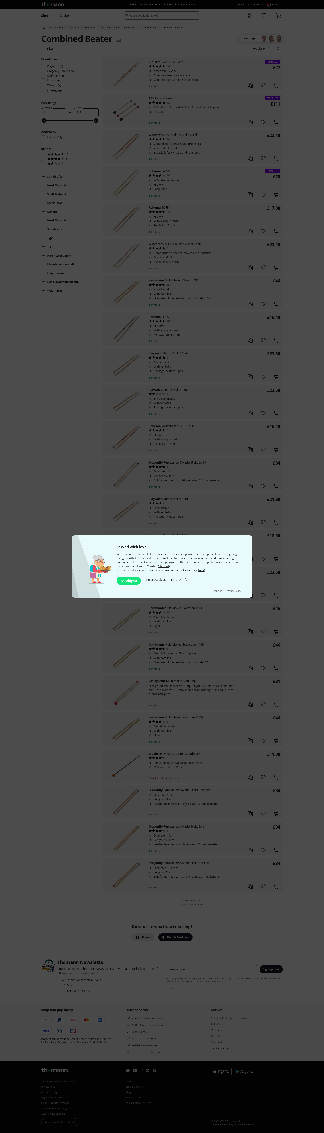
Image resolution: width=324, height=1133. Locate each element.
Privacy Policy (233, 590)
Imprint (217, 590)
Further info (179, 580)
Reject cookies (156, 580)
